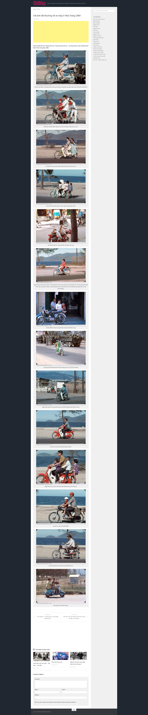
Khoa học (95, 28)
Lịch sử (95, 32)
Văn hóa (95, 58)
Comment (37, 679)
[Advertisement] (61, 32)
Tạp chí (95, 41)
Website (37, 695)
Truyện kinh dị (96, 50)
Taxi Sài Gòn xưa (57, 662)
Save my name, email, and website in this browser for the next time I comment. (55, 702)
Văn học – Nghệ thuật (98, 60)
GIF (94, 26)
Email (64, 689)
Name (36, 689)
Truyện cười (96, 48)
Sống (94, 39)
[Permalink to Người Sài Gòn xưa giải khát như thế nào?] (78, 656)
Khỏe (94, 30)
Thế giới (95, 43)
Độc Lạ (95, 23)
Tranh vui (95, 47)
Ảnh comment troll (97, 19)
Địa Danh (95, 21)
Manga (95, 34)
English (95, 24)
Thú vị (94, 45)
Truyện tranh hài (97, 54)
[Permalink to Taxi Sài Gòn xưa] (60, 656)
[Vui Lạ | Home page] (39, 3)
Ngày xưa (36, 9)
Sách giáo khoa (97, 37)
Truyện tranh (96, 52)
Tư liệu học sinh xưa (98, 56)
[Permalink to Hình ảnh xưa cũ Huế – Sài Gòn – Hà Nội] (41, 656)
